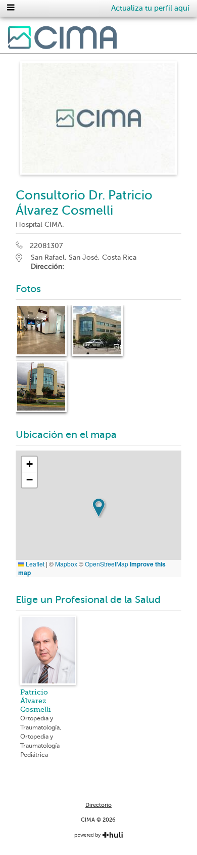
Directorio (98, 805)
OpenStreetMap (106, 563)
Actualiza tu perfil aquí (150, 8)
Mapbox (66, 563)
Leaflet (34, 563)
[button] (98, 508)
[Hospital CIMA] (62, 39)
